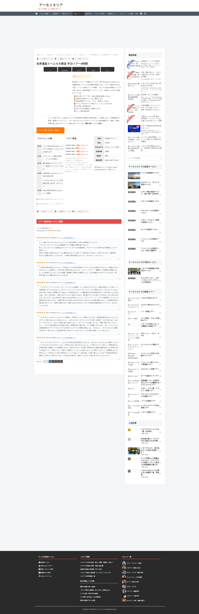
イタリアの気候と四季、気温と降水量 (91, 566)
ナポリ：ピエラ (131, 586)
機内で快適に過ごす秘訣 (87, 586)
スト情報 (130, 14)
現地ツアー (77, 14)
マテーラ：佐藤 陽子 (133, 591)
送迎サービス (45, 562)
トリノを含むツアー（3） (81, 59)
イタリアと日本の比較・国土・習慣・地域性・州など (96, 562)
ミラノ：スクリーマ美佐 (134, 563)
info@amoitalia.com (100, 169)
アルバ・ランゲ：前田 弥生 (135, 572)
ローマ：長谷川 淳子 (133, 582)
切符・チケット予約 (47, 569)
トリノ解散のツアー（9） (63, 59)
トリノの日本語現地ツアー (43, 228)
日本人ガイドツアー (46, 566)
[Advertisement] (99, 31)
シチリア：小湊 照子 (133, 596)
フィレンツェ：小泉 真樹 (134, 577)
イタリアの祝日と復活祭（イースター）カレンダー (95, 572)
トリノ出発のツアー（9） (45, 59)
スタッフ (122, 14)
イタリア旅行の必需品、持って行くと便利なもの (95, 590)
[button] (107, 69)
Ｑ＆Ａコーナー (45, 576)
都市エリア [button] (66, 14)
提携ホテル (111, 14)
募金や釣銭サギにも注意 (87, 600)
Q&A (136, 14)
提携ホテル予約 (45, 572)
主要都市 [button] (55, 14)
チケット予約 (99, 14)
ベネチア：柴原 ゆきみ (134, 568)
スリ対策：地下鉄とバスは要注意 (90, 597)
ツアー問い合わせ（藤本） (49, 130)
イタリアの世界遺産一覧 (87, 576)
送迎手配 (88, 14)
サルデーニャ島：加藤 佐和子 (136, 600)
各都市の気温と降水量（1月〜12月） (91, 569)
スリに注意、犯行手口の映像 (89, 593)
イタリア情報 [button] (44, 14)
